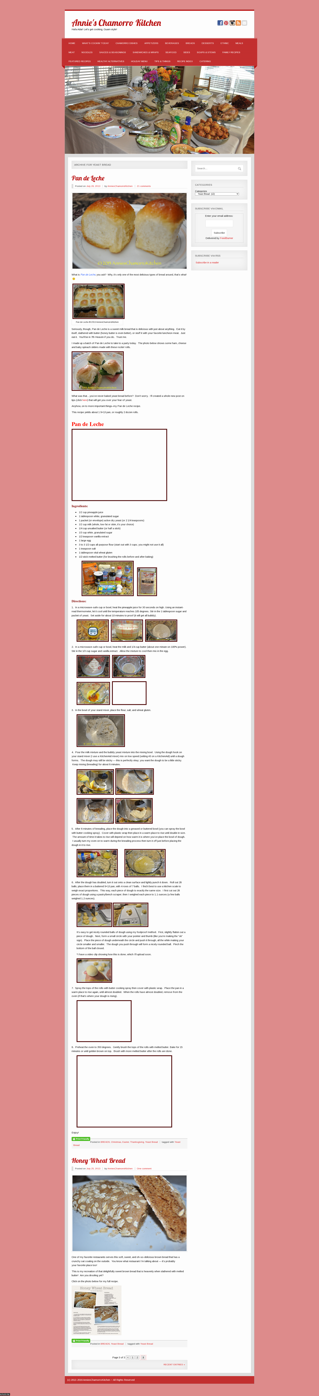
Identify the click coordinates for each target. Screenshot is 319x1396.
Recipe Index (185, 61)
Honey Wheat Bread (98, 1160)
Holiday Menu (139, 61)
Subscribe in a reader (207, 262)
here (84, 400)
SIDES (186, 52)
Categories (201, 191)
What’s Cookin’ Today (95, 43)
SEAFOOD (171, 52)
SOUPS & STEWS (206, 52)
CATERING (205, 61)
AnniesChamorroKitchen (120, 186)
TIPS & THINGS (162, 61)
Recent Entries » (174, 1364)
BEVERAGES (172, 43)
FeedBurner (226, 238)
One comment (144, 1168)
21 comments (144, 186)
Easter (125, 1142)
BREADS (190, 43)
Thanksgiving (137, 1142)
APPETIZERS (151, 43)
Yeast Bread (151, 1142)
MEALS (239, 43)
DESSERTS (208, 43)
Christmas (116, 1142)
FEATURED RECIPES (80, 61)
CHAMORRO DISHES (127, 43)
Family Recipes (231, 52)
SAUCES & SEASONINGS (112, 52)
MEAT (72, 52)
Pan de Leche (88, 178)
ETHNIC (225, 43)
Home (72, 43)
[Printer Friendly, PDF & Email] (81, 1138)
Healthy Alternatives (111, 61)
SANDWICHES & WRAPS (146, 52)
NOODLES (87, 52)
